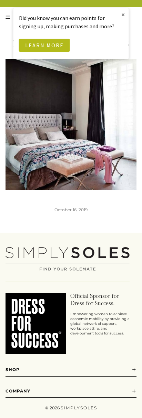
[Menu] (8, 17)
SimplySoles (79, 407)
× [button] (123, 14)
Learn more (44, 45)
